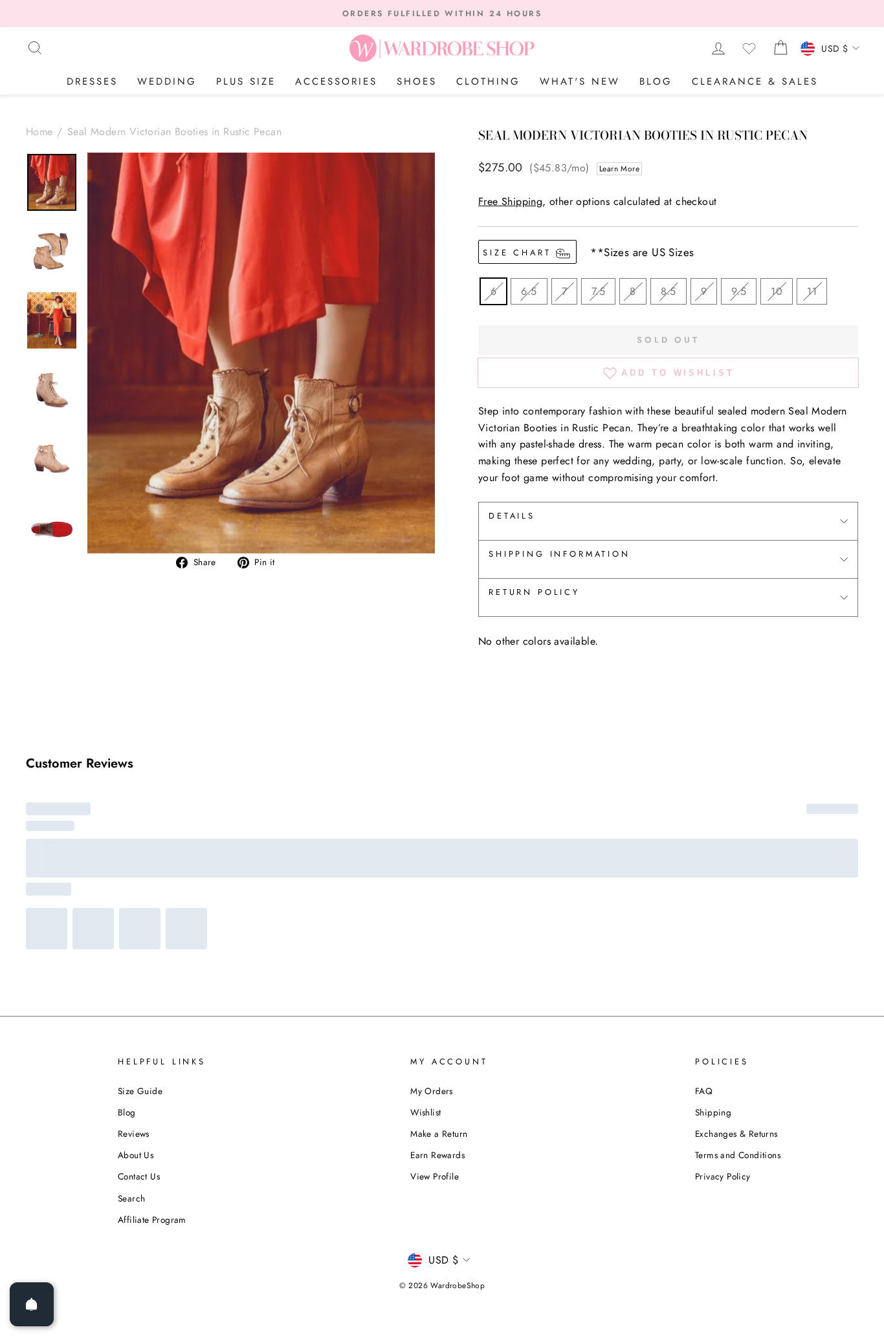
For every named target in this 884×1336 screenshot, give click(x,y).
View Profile (434, 1001)
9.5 (738, 291)
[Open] (32, 1304)
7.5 (598, 291)
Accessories (336, 81)
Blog (655, 81)
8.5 (668, 291)
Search (131, 1022)
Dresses (92, 81)
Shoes (417, 81)
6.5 (528, 291)
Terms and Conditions (737, 979)
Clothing (488, 81)
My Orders (431, 915)
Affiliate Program (152, 1044)
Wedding (167, 81)
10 (776, 291)
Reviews (133, 958)
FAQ (704, 915)
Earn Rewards (437, 979)
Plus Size (246, 81)
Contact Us (139, 1001)
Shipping (713, 937)
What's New (580, 81)
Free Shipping (510, 201)
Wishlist (425, 937)
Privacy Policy (723, 1001)
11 (812, 291)
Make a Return (438, 958)
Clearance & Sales (755, 81)
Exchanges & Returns (736, 958)
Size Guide (140, 915)
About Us (135, 979)
